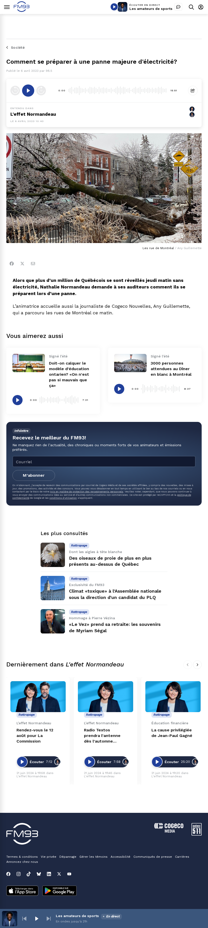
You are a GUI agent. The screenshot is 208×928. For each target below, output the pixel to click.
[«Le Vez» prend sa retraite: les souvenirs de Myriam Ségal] (53, 621)
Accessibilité (120, 856)
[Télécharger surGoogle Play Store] (59, 891)
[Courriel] (33, 263)
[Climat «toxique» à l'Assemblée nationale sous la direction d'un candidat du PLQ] (53, 588)
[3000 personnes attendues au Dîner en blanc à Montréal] (130, 363)
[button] (24, 919)
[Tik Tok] (29, 874)
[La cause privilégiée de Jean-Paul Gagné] (173, 696)
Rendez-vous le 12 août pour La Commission (34, 736)
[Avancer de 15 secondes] (41, 90)
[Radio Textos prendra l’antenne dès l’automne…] (105, 696)
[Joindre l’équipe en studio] (178, 7)
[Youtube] (69, 874)
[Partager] (193, 90)
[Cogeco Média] (168, 831)
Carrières (182, 856)
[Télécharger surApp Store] (22, 891)
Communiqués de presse (152, 856)
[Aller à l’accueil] (21, 10)
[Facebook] (11, 263)
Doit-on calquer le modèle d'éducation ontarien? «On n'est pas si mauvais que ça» (69, 374)
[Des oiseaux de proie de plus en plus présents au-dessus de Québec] (53, 555)
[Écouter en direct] (114, 7)
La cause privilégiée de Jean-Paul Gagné (171, 733)
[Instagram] (18, 874)
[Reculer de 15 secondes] (15, 90)
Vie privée (48, 856)
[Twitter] (22, 263)
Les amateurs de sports (150, 9)
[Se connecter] (201, 7)
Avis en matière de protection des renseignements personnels (86, 491)
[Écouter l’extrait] (28, 90)
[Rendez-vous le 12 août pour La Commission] (38, 696)
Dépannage (67, 856)
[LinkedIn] (49, 874)
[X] (59, 874)
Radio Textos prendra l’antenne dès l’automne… (102, 736)
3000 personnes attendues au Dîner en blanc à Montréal (171, 369)
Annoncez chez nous (22, 862)
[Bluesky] (39, 874)
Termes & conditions (22, 856)
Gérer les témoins (93, 856)
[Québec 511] (197, 834)
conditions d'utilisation (63, 497)
